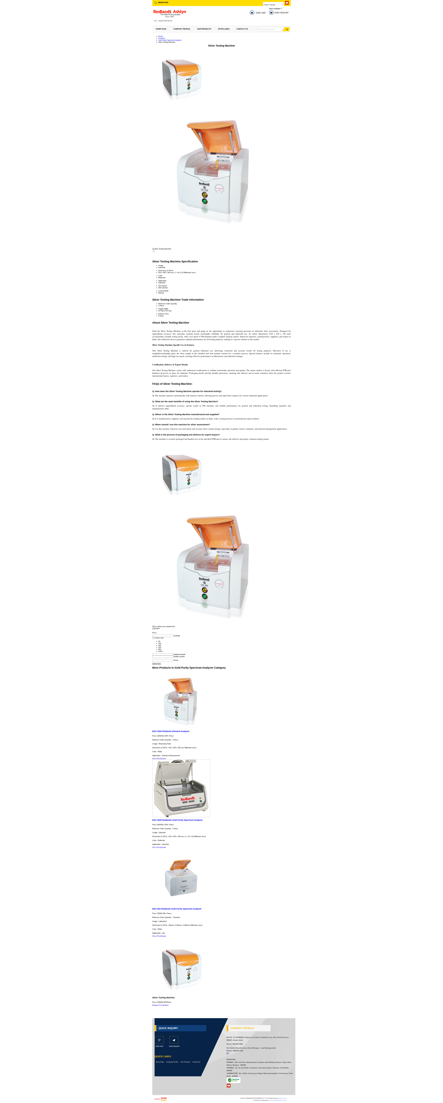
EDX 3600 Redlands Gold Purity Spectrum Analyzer (177, 820)
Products (161, 38)
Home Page (161, 29)
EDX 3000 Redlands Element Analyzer (170, 731)
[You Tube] (287, 4)
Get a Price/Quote (159, 758)
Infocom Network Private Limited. (278, 1100)
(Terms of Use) (283, 1098)
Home (160, 36)
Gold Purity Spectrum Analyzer (170, 40)
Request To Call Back (160, 1005)
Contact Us (242, 29)
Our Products (204, 29)
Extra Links (224, 29)
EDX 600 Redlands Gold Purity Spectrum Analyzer (177, 909)
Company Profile (181, 29)
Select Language (274, 8)
